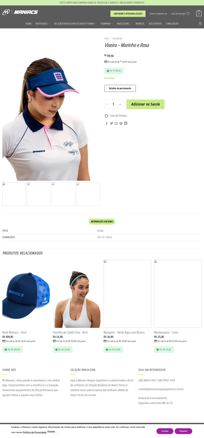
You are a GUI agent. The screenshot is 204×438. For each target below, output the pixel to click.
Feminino (106, 23)
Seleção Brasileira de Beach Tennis (74, 23)
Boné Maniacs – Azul (14, 332)
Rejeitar (183, 431)
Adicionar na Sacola (145, 104)
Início (106, 38)
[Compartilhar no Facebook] (106, 123)
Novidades (42, 23)
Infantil (140, 23)
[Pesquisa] (200, 23)
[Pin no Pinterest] (121, 123)
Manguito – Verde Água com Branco (124, 332)
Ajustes (51, 431)
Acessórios (155, 23)
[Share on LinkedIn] (125, 123)
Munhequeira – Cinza (166, 332)
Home (29, 23)
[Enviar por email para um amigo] (116, 123)
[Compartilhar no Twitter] (111, 123)
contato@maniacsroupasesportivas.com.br (161, 389)
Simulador (172, 23)
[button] (95, 109)
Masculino (123, 23)
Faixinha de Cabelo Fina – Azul (70, 332)
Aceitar (165, 431)
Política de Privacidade (34, 432)
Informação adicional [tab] (102, 221)
